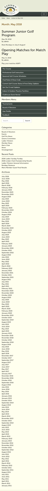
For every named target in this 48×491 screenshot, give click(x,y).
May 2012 (5, 459)
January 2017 (7, 374)
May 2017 (5, 369)
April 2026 (5, 183)
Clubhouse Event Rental (11, 95)
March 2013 (6, 436)
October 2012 (7, 448)
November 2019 (7, 315)
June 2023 (5, 237)
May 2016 (5, 392)
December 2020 (7, 291)
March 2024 (6, 226)
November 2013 (7, 418)
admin (6, 41)
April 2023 (5, 241)
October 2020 (7, 295)
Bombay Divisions (8, 165)
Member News (7, 143)
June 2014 (5, 409)
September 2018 (8, 342)
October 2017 (6, 358)
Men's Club (6, 145)
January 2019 (7, 333)
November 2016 (7, 378)
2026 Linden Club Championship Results (17, 161)
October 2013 (7, 421)
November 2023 (8, 228)
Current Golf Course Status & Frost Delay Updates (20, 84)
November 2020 (8, 293)
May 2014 (5, 412)
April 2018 (5, 353)
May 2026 (5, 181)
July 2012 (5, 454)
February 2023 (7, 244)
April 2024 (5, 223)
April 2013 (5, 434)
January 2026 (7, 190)
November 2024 (8, 210)
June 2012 (5, 457)
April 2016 (5, 394)
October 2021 (7, 275)
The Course (6, 69)
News (8, 18)
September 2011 (7, 470)
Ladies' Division (7, 141)
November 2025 (8, 194)
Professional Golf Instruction (13, 72)
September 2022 (8, 253)
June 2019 (5, 327)
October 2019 (7, 318)
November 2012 (7, 445)
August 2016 (6, 385)
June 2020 (6, 302)
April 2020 (5, 306)
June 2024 (5, 219)
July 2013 (5, 427)
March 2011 (6, 483)
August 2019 (6, 322)
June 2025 (5, 201)
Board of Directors (9, 108)
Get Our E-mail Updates (11, 87)
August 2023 (6, 232)
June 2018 (5, 349)
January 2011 (7, 486)
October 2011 (6, 468)
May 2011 (5, 479)
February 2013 (7, 439)
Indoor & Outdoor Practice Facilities (15, 91)
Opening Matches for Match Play (24, 52)
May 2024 (5, 221)
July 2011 (5, 474)
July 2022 (5, 257)
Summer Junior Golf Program (18, 33)
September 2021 (8, 277)
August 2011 (6, 472)
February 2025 (7, 208)
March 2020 (6, 309)
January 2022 (7, 271)
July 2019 (5, 324)
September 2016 (8, 383)
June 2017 (5, 367)
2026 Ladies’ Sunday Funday (12, 159)
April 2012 (5, 461)
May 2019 (5, 329)
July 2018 (5, 347)
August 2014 (6, 405)
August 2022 (6, 255)
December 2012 (7, 443)
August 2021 (6, 280)
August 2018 (6, 344)
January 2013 (7, 441)
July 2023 (5, 235)
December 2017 (7, 356)
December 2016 (7, 376)
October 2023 (7, 230)
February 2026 (7, 188)
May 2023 (5, 239)
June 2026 (5, 179)
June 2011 (5, 477)
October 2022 (7, 250)
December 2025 (7, 192)
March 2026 (6, 185)
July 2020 (5, 300)
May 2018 (5, 351)
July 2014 (5, 407)
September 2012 (8, 450)
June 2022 (5, 259)
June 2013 (5, 430)
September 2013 (8, 423)
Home (3, 18)
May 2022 (5, 262)
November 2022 (8, 248)
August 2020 (6, 297)
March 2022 (6, 266)
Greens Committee (9, 139)
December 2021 (7, 273)
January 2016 (7, 396)
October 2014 (7, 400)
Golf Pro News (7, 136)
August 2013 (6, 425)
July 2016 (5, 387)
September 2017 (7, 360)
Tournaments (7, 104)
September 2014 (8, 403)
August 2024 (6, 215)
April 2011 (5, 481)
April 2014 (5, 414)
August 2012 (6, 452)
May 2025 (5, 203)
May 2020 (5, 304)
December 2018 (7, 336)
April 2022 (5, 264)
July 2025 (5, 199)
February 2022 (7, 268)
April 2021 (5, 286)
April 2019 (5, 331)
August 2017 (6, 362)
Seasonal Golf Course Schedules (14, 76)
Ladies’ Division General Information (15, 163)
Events (4, 134)
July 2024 (5, 217)
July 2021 (5, 282)
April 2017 (5, 371)
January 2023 (7, 246)
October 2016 (7, 380)
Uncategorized (7, 150)
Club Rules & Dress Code (11, 80)
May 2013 (5, 432)
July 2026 (5, 176)
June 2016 (5, 389)
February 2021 (7, 288)
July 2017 (5, 365)
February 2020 (7, 311)
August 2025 (6, 197)
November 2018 (7, 338)
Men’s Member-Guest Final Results (14, 168)
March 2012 (6, 463)
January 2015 (7, 398)
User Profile (6, 111)
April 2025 (5, 206)
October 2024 (7, 212)
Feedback (5, 115)
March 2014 (6, 416)
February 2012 (7, 465)
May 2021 (5, 284)
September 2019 (8, 320)
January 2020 (7, 313)
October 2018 (7, 340)
